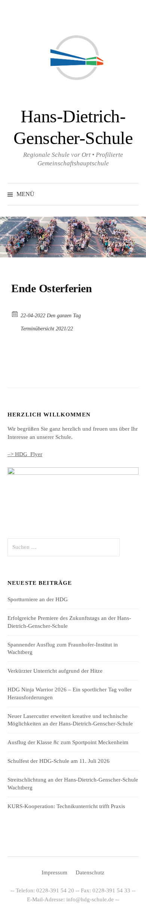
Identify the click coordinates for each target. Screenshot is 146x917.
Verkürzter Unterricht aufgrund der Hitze (55, 671)
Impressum (54, 872)
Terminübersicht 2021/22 (47, 328)
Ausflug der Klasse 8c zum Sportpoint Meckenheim (67, 742)
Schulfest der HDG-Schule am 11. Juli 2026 (58, 761)
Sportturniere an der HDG (37, 599)
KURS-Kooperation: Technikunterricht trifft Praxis (66, 806)
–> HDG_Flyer (24, 454)
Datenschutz (90, 872)
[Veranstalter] (15, 326)
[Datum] (15, 313)
